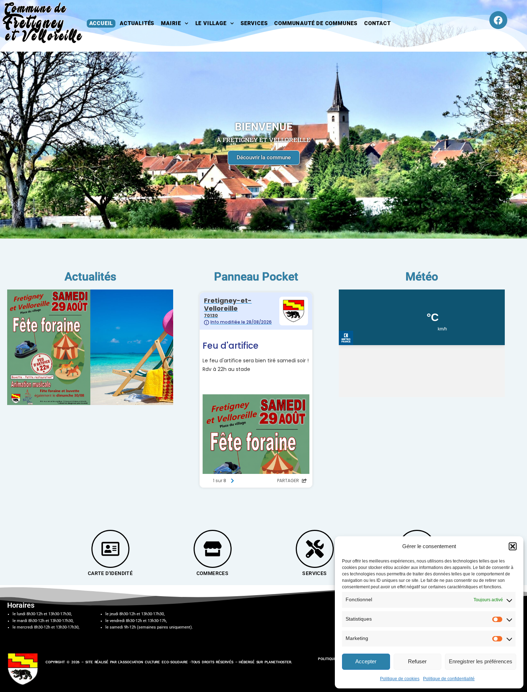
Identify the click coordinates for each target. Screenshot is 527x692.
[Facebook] (498, 20)
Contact (377, 23)
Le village (211, 23)
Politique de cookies (399, 678)
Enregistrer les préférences (480, 661)
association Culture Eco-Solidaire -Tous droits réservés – (179, 662)
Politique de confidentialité (449, 678)
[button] (512, 546)
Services (254, 23)
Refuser (417, 661)
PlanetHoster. (278, 662)
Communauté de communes (315, 23)
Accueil (101, 23)
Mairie (171, 23)
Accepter (365, 661)
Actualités (137, 23)
